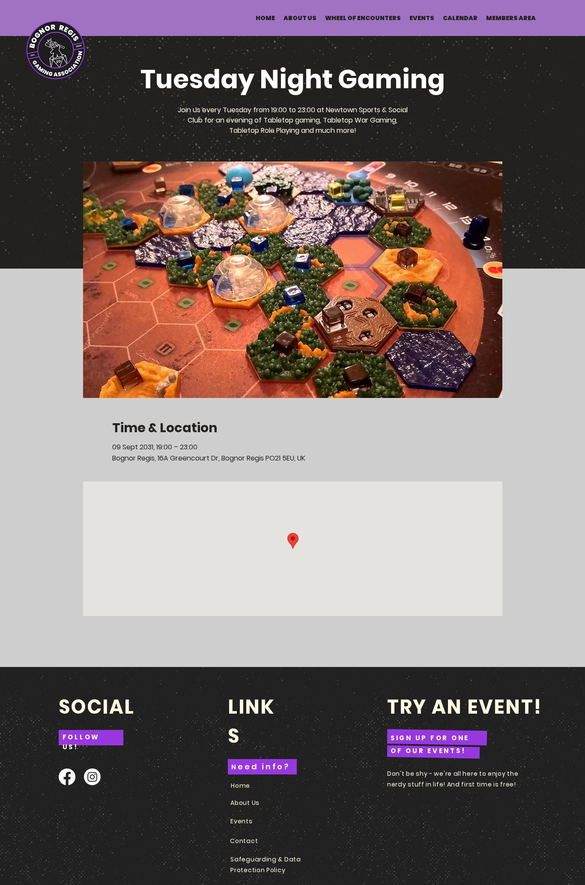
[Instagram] (92, 776)
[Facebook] (67, 776)
